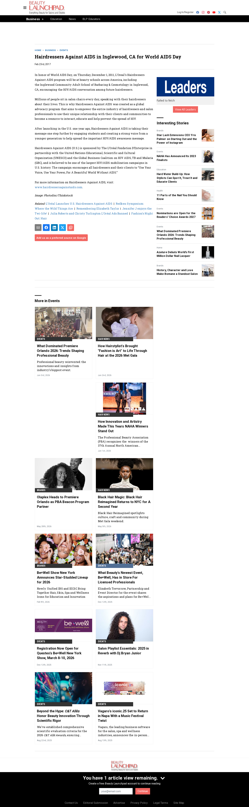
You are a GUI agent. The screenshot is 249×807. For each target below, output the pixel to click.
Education (161, 169)
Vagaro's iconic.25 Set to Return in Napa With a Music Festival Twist (123, 716)
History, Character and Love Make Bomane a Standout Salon (177, 272)
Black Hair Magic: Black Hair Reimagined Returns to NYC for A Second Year (124, 502)
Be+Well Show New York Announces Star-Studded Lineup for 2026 (62, 577)
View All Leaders (185, 109)
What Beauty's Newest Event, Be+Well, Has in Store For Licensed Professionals (120, 577)
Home (38, 50)
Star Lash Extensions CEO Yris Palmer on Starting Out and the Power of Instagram (177, 139)
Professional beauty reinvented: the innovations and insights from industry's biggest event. (61, 366)
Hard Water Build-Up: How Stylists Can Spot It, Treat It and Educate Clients (177, 177)
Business (50, 50)
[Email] (38, 227)
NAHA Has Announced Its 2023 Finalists (176, 158)
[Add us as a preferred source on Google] (70, 227)
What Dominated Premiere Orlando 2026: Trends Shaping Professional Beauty (176, 235)
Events (64, 50)
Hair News (104, 339)
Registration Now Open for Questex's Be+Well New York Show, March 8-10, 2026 (59, 653)
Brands (160, 130)
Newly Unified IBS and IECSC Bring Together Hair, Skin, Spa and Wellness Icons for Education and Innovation (63, 592)
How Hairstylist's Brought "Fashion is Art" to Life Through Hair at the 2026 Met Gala (122, 350)
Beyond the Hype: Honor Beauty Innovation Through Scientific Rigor (63, 716)
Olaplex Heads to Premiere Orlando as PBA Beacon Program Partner (63, 502)
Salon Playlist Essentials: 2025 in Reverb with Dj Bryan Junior (123, 650)
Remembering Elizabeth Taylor (97, 208)
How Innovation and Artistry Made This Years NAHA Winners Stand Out (123, 426)
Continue (143, 791)
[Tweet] (62, 227)
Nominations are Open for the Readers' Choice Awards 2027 (176, 215)
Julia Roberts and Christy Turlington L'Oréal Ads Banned (89, 213)
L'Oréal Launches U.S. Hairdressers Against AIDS (79, 203)
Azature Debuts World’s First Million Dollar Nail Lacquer (175, 254)
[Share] (46, 227)
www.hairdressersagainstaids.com (58, 187)
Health (160, 191)
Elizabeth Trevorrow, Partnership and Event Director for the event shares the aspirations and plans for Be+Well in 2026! (124, 592)
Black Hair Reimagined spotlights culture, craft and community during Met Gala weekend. (123, 517)
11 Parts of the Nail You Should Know (177, 197)
